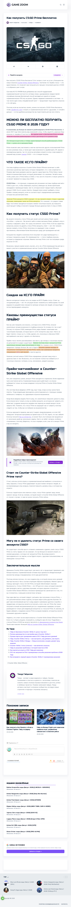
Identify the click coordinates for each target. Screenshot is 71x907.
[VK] (28, 66)
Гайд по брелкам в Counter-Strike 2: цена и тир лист (28, 632)
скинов (23, 154)
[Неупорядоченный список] (26, 754)
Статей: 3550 (20, 694)
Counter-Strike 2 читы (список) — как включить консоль (30, 645)
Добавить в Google (54, 462)
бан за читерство (25, 417)
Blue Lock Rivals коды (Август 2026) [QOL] (22, 883)
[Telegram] (14, 66)
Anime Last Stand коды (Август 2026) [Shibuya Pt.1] (54, 890)
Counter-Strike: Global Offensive (28, 83)
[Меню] (64, 4)
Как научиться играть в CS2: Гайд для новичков (26, 650)
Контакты (64, 904)
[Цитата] (29, 754)
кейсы (18, 352)
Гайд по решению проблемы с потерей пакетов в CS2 (29, 648)
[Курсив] (17, 754)
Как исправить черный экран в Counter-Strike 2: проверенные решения (35, 657)
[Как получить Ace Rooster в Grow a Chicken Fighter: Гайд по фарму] (20, 717)
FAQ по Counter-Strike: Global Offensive (40, 624)
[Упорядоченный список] (24, 754)
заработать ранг (16, 110)
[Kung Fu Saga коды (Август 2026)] (6, 890)
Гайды (31, 22)
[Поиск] (60, 4)
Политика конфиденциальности (49, 904)
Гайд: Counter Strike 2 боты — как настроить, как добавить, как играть (34, 639)
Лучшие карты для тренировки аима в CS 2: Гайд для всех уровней (33, 636)
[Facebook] (43, 66)
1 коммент (38, 22)
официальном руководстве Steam (51, 622)
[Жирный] (14, 754)
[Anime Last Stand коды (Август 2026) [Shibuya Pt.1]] (39, 890)
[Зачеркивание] (22, 754)
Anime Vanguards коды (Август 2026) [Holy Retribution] (54, 883)
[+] (32, 754)
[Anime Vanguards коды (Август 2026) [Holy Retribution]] (39, 883)
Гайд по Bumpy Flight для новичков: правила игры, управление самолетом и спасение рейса (50, 729)
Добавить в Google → (35, 851)
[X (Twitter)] (57, 66)
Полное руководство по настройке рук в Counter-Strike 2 (30, 634)
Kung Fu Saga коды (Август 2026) (21, 890)
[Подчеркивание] (19, 754)
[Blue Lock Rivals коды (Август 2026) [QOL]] (6, 883)
